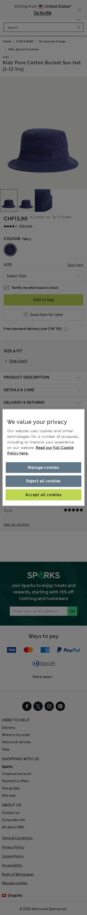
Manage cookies (43, 467)
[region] (43, 457)
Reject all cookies (43, 481)
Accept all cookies (43, 494)
